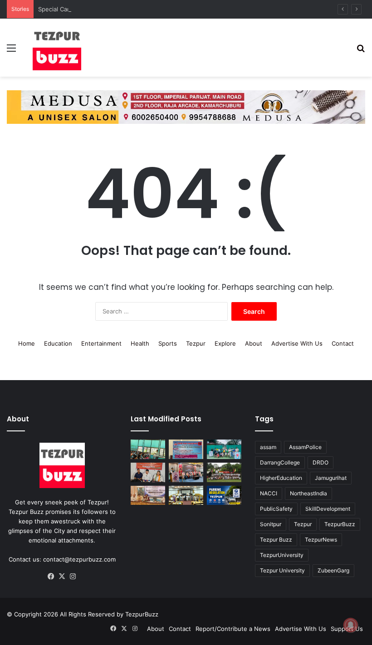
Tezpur (196, 343)
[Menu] (11, 51)
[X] (62, 576)
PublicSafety (276, 508)
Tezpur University (282, 570)
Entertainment (101, 343)
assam (268, 447)
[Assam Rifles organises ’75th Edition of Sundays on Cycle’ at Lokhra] (224, 472)
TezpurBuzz (339, 524)
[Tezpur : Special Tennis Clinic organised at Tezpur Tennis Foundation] (224, 449)
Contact (343, 343)
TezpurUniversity (281, 555)
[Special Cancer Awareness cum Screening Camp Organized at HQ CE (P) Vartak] (186, 449)
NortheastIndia (308, 493)
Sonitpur (270, 524)
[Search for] (360, 51)
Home (26, 343)
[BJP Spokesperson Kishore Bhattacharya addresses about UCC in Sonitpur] (148, 472)
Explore (225, 343)
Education (58, 343)
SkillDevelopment (327, 508)
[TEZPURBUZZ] (57, 47)
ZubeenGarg (333, 570)
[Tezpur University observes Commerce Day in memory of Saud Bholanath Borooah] (186, 495)
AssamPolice (305, 447)
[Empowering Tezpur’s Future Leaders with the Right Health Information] (148, 449)
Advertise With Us (297, 343)
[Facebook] (51, 576)
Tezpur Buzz (276, 539)
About (253, 343)
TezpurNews (321, 539)
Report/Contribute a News (233, 628)
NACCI (268, 493)
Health (140, 343)
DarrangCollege (280, 462)
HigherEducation (281, 477)
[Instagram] (73, 576)
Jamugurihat (331, 477)
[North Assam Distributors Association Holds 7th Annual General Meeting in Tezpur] (148, 495)
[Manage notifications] (350, 625)
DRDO (320, 462)
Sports (167, 343)
